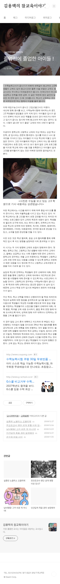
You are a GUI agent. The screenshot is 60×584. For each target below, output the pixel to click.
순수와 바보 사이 (14, 436)
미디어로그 (30, 17)
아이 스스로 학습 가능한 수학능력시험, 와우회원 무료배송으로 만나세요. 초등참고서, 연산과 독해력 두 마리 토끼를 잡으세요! (29, 365)
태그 (15, 17)
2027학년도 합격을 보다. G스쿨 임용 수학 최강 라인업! (20, 387)
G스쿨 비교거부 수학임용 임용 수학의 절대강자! (20, 381)
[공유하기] (15, 403)
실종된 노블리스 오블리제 (18, 421)
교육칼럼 (25, 415)
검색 (47, 6)
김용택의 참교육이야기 (25, 6)
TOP (53, 574)
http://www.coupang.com (19, 354)
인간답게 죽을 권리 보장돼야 (20, 433)
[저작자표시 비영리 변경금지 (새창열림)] (39, 403)
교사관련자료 (13, 415)
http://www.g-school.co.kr (19, 377)
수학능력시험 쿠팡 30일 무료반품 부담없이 (29, 359)
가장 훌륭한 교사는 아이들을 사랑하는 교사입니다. (23, 530)
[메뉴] (54, 6)
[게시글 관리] (18, 403)
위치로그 (47, 17)
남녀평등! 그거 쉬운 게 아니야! (21, 429)
